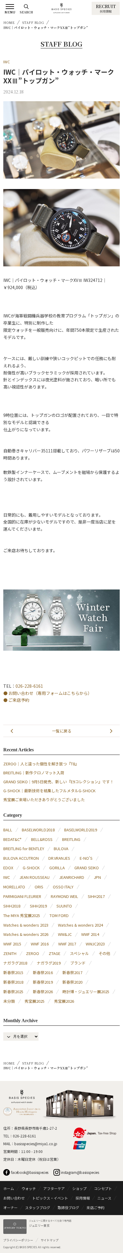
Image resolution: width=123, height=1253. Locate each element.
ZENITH (9, 953)
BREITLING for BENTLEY (23, 848)
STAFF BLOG (33, 22)
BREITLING (71, 839)
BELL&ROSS (42, 839)
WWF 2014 (90, 934)
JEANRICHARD (71, 877)
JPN (97, 877)
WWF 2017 (67, 944)
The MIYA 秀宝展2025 (21, 915)
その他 (104, 953)
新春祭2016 (43, 972)
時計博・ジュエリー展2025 (85, 991)
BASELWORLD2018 (38, 830)
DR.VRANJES (59, 858)
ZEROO (32, 953)
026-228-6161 (29, 686)
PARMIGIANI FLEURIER (22, 896)
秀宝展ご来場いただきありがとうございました (44, 799)
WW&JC (65, 934)
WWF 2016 (40, 944)
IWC (6, 61)
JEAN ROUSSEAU (34, 877)
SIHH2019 (38, 906)
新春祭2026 (43, 991)
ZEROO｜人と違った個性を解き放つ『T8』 (41, 764)
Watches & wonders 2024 (80, 925)
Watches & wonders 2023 (25, 925)
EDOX (8, 867)
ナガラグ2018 (15, 963)
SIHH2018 (11, 906)
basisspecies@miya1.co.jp (35, 1143)
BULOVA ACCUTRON (21, 858)
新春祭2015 (13, 972)
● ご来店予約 (16, 700)
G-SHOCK (31, 867)
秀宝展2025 (34, 1001)
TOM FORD (59, 915)
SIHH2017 (96, 896)
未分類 (9, 1001)
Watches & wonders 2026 (25, 934)
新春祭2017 (72, 972)
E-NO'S (86, 858)
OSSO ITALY (63, 887)
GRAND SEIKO (86, 867)
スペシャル (79, 953)
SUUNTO (64, 906)
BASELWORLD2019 (80, 830)
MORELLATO (14, 887)
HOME (9, 22)
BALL (7, 830)
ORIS (39, 887)
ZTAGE (54, 953)
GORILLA (57, 867)
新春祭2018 (13, 982)
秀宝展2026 (64, 1001)
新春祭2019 (43, 982)
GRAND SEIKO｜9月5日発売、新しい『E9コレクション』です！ (58, 781)
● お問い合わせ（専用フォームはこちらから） (47, 693)
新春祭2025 (13, 991)
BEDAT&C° (12, 839)
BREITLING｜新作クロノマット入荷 (33, 773)
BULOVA (61, 848)
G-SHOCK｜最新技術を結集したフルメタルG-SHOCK (49, 790)
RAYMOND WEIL (64, 896)
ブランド (78, 963)
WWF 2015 (12, 944)
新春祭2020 (72, 982)
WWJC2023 (95, 944)
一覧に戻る (61, 731)
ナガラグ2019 (49, 963)
